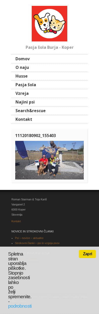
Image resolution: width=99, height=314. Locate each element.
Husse (21, 76)
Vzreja (22, 93)
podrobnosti (19, 306)
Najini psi (25, 102)
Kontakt (23, 119)
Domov (22, 59)
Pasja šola (25, 84)
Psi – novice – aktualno (29, 238)
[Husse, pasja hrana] (49, 23)
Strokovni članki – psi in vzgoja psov (37, 243)
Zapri (87, 254)
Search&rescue (30, 110)
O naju (22, 67)
